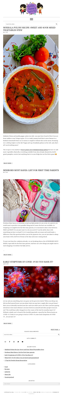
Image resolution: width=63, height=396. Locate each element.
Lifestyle (7, 372)
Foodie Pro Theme (19, 392)
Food (6, 367)
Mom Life (8, 374)
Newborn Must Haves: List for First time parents (31, 170)
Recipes (7, 369)
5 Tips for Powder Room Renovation (16, 360)
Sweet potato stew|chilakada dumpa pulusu (34, 150)
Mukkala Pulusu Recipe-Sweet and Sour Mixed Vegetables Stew (29, 29)
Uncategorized (9, 377)
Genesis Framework (46, 392)
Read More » (8, 163)
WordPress (31, 393)
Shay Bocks (29, 392)
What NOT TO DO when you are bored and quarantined (22, 358)
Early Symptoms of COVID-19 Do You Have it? (28, 261)
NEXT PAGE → (55, 329)
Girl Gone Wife (31, 8)
